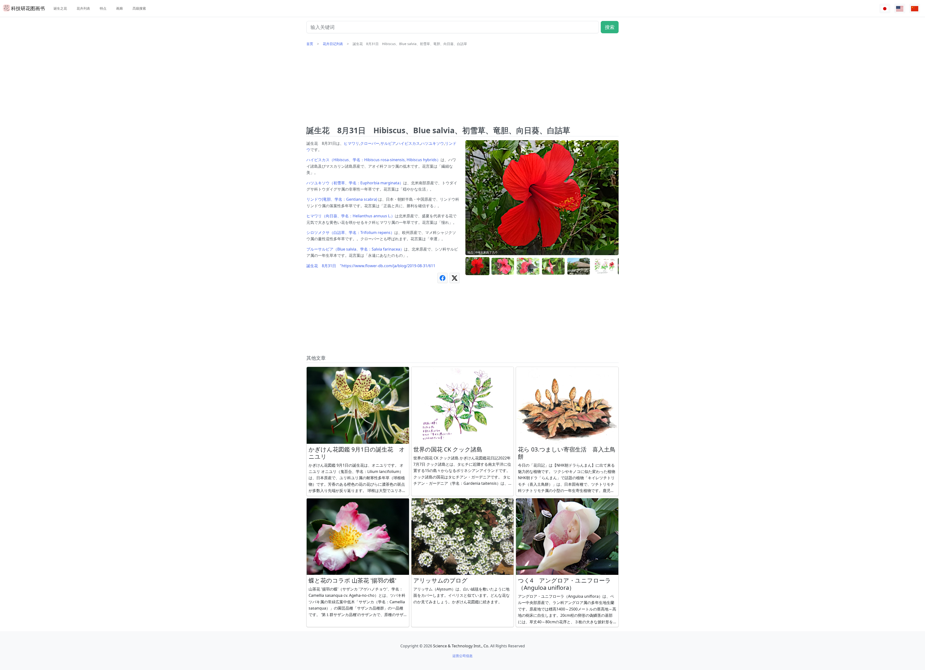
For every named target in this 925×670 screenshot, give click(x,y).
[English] (899, 8)
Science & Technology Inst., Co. (461, 646)
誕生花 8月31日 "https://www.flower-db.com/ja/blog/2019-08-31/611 (370, 265)
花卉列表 (83, 8)
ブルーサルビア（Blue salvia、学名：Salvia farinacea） (355, 249)
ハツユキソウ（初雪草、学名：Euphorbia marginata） (354, 183)
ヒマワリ (351, 143)
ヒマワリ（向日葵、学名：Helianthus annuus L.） (350, 216)
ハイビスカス (408, 143)
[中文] (914, 8)
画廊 (119, 8)
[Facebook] (442, 278)
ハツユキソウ (432, 143)
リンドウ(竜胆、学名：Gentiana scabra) (342, 199)
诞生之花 (60, 8)
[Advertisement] (462, 88)
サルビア (388, 143)
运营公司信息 (462, 655)
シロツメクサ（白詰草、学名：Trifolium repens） (350, 232)
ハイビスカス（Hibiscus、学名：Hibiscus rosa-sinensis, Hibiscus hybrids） (373, 159)
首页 (309, 43)
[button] (477, 266)
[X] (454, 278)
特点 (103, 8)
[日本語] (884, 8)
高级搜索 (139, 8)
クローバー (369, 143)
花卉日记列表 (333, 43)
